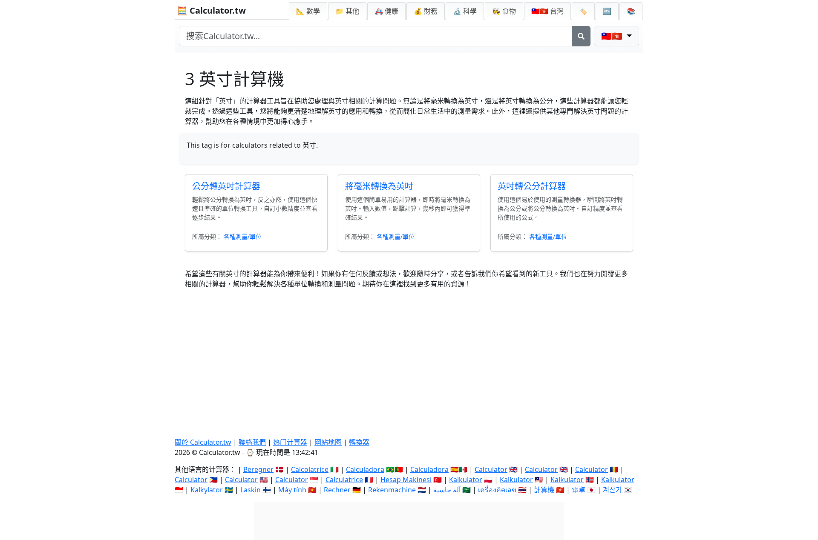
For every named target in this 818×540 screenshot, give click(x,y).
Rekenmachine (392, 489)
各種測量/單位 (243, 236)
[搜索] (581, 36)
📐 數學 (308, 11)
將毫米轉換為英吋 (379, 186)
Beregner (258, 469)
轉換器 (359, 442)
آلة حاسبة (447, 489)
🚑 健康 (386, 11)
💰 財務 (426, 11)
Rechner (337, 489)
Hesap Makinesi (406, 479)
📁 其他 (347, 11)
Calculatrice (344, 479)
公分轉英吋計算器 (226, 186)
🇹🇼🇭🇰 (547, 11)
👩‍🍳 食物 (504, 11)
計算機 (544, 489)
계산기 (612, 489)
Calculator (491, 469)
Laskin (250, 489)
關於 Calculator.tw (203, 442)
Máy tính (292, 489)
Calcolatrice (309, 469)
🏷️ (583, 11)
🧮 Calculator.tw (211, 10)
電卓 (578, 489)
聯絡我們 (252, 442)
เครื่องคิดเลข (497, 489)
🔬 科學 (465, 11)
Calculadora (365, 469)
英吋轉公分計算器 (532, 186)
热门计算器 (290, 442)
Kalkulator (465, 479)
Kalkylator (206, 489)
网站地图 (328, 442)
